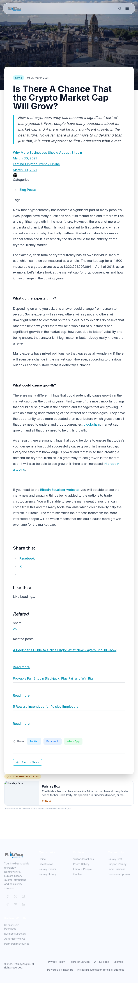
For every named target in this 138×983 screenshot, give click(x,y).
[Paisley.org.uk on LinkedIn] (23, 904)
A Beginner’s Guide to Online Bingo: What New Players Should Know (64, 650)
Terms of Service (79, 961)
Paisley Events (47, 869)
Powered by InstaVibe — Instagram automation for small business (85, 969)
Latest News (46, 864)
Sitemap (118, 961)
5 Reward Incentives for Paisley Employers (46, 706)
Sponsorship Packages (11, 926)
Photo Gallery (81, 864)
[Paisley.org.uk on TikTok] (7, 904)
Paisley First (115, 859)
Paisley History (47, 874)
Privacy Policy (56, 961)
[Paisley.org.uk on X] (15, 896)
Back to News (30, 762)
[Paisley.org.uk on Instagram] (23, 896)
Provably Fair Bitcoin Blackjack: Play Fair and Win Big (53, 678)
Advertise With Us (14, 938)
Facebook (52, 741)
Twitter (34, 741)
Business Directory (15, 933)
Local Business (116, 869)
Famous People (82, 869)
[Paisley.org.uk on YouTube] (15, 904)
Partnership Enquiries (16, 943)
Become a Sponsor (119, 874)
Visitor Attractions (83, 859)
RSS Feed (103, 961)
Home (42, 859)
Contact (77, 874)
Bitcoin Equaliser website (59, 490)
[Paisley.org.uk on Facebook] (7, 896)
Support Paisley (117, 864)
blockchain (92, 424)
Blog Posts (27, 190)
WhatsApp (73, 741)
